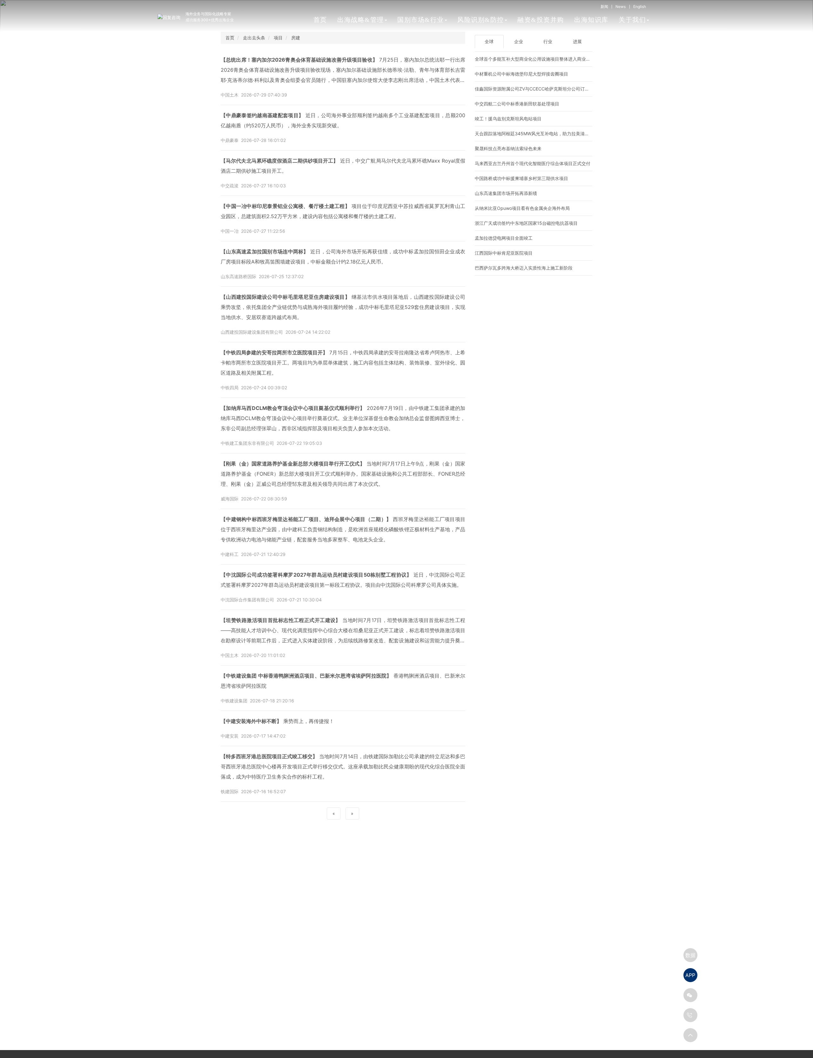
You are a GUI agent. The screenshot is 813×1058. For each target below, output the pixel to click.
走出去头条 (254, 37)
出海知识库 (591, 19)
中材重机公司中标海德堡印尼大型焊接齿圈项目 (521, 74)
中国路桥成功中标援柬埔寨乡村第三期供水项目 (521, 178)
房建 (295, 37)
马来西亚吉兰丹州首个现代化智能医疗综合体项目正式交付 (532, 163)
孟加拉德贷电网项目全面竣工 (504, 238)
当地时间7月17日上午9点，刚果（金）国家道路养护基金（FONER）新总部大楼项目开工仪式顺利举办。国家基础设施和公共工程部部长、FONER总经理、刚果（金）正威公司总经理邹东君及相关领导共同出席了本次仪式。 (343, 473)
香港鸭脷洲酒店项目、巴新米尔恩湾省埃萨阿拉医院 (343, 681)
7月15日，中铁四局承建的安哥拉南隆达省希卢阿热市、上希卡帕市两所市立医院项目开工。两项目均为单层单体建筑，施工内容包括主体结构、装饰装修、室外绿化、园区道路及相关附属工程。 (343, 362)
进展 (577, 41)
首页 (320, 19)
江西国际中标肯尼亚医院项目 (504, 253)
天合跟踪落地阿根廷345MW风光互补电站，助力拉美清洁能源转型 (541, 133)
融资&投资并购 (540, 19)
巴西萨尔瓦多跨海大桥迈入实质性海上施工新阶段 (524, 268)
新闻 (604, 6)
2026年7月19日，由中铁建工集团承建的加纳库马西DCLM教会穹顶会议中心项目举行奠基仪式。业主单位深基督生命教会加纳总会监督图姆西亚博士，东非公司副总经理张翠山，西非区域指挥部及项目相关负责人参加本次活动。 (343, 418)
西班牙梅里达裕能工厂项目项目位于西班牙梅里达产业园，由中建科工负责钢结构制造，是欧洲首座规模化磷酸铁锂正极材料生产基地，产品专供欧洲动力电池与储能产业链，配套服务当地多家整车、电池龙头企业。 (343, 529)
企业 (518, 41)
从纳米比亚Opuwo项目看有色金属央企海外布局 (522, 208)
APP (690, 975)
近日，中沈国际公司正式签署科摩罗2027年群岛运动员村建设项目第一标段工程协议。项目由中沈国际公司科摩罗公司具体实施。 (343, 580)
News (620, 6)
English (639, 6)
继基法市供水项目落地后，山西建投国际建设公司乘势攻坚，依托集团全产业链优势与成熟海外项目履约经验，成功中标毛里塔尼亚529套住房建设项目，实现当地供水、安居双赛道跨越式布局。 (343, 307)
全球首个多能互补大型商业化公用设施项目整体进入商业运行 (535, 59)
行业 (547, 41)
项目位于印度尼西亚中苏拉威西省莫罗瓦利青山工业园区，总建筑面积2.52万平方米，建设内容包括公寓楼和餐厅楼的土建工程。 (343, 211)
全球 (489, 41)
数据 (690, 955)
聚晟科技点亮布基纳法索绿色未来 (508, 148)
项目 (278, 37)
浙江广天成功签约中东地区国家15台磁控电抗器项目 (526, 223)
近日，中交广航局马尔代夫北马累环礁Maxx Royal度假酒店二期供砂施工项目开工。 (343, 165)
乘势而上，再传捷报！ (277, 721)
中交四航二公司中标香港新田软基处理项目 (517, 103)
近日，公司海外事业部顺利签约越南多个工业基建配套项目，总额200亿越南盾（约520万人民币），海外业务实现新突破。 (343, 120)
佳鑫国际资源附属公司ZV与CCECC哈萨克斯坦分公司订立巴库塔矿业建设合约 (552, 88)
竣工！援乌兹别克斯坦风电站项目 (508, 118)
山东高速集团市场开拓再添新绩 (506, 193)
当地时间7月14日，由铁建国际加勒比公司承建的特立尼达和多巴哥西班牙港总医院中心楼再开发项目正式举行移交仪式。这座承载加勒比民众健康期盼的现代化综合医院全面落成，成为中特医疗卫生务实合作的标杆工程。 (343, 766)
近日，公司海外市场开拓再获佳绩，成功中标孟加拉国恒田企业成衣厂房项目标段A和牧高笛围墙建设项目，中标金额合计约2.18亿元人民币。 (343, 256)
